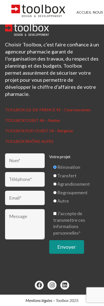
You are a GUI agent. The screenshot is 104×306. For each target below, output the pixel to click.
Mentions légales (38, 300)
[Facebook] (39, 285)
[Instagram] (51, 285)
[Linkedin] (64, 285)
